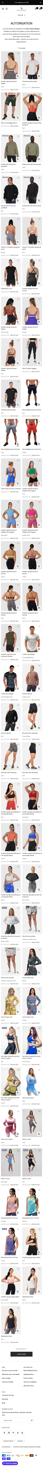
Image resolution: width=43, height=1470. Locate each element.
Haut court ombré (28, 1098)
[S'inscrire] (31, 1420)
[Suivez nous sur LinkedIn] (22, 1433)
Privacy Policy (28, 1378)
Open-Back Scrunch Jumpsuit (11, 489)
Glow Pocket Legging (29, 368)
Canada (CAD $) (8, 1441)
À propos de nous (8, 1395)
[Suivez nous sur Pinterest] (13, 1433)
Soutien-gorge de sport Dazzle (9, 572)
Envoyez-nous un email (10, 1370)
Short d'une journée (28, 936)
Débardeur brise (27, 1297)
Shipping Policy (29, 1374)
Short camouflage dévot (9, 123)
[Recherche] (7, 9)
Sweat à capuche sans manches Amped (8, 655)
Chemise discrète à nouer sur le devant (32, 896)
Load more (21, 1354)
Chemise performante (29, 81)
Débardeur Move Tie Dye (9, 1218)
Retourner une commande (10, 1374)
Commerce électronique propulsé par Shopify (26, 1447)
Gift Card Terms (29, 1386)
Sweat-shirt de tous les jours (31, 164)
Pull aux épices (27, 694)
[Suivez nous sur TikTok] (18, 1433)
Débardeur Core (6, 288)
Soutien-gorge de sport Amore (30, 289)
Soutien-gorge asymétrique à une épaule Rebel (10, 813)
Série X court (26, 1139)
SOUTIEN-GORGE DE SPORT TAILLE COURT (10, 1057)
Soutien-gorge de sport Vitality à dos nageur (30, 490)
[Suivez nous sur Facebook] (4, 1433)
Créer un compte (7, 1382)
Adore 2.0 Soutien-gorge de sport (10, 248)
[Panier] (40, 9)
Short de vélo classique (30, 733)
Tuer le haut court (28, 978)
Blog (3, 1403)
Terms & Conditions (30, 1382)
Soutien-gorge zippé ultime (31, 1257)
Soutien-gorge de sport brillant (9, 82)
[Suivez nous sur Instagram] (8, 1433)
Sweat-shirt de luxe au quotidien (8, 165)
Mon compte (6, 1378)
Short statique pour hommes (31, 410)
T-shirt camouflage (28, 654)
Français (19, 1441)
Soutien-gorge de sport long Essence (31, 124)
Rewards (5, 1399)
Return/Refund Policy (30, 1370)
